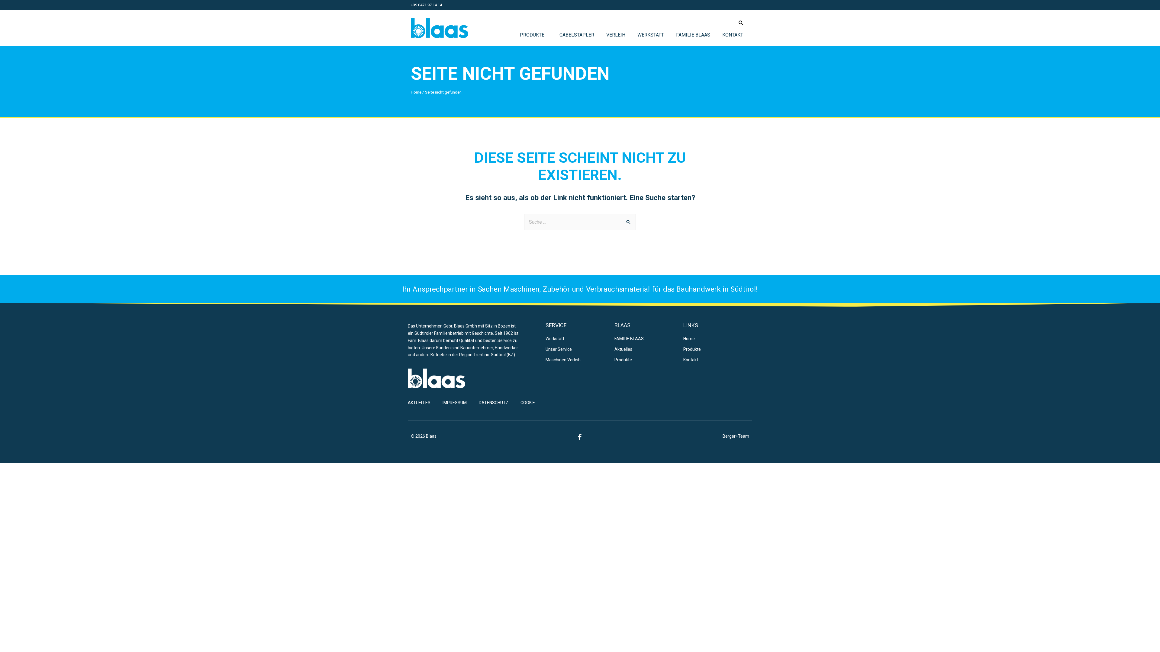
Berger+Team (736, 436)
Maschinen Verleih (563, 359)
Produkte (532, 35)
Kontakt (732, 35)
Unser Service (559, 349)
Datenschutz (493, 402)
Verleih (615, 35)
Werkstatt (650, 35)
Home (416, 92)
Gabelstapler (576, 35)
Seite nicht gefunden (510, 73)
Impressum (455, 402)
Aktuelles (623, 349)
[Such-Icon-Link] (741, 23)
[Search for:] (580, 222)
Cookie (527, 402)
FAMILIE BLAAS (693, 35)
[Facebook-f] (580, 437)
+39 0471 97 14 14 (426, 5)
